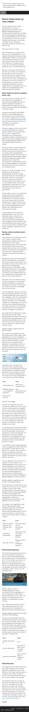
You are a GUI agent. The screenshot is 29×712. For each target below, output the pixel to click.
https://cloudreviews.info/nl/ (10, 698)
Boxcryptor (8, 133)
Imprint (26, 708)
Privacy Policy (19, 708)
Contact (13, 708)
